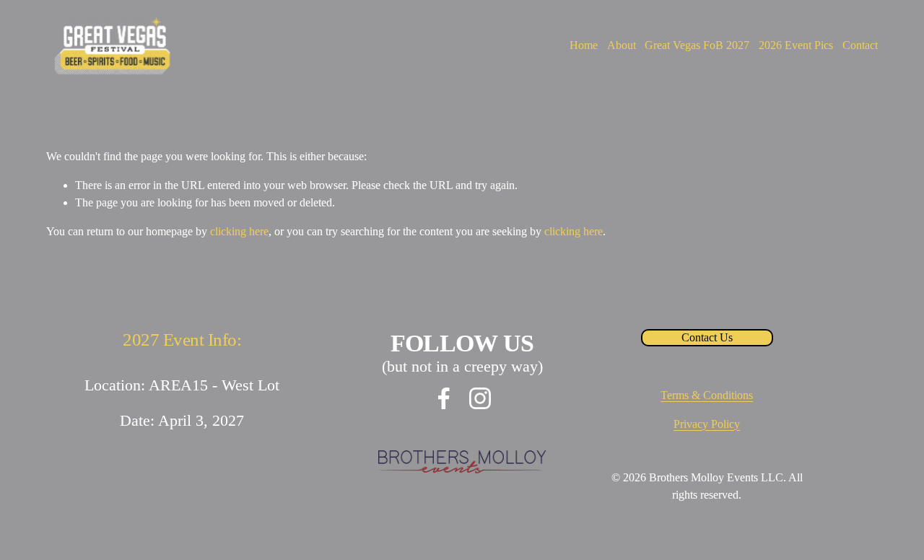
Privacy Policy (707, 424)
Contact (860, 45)
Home (584, 45)
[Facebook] (444, 398)
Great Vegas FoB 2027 (697, 45)
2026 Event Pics (796, 45)
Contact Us (707, 337)
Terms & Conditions (707, 395)
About (621, 45)
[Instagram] (480, 398)
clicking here (239, 231)
